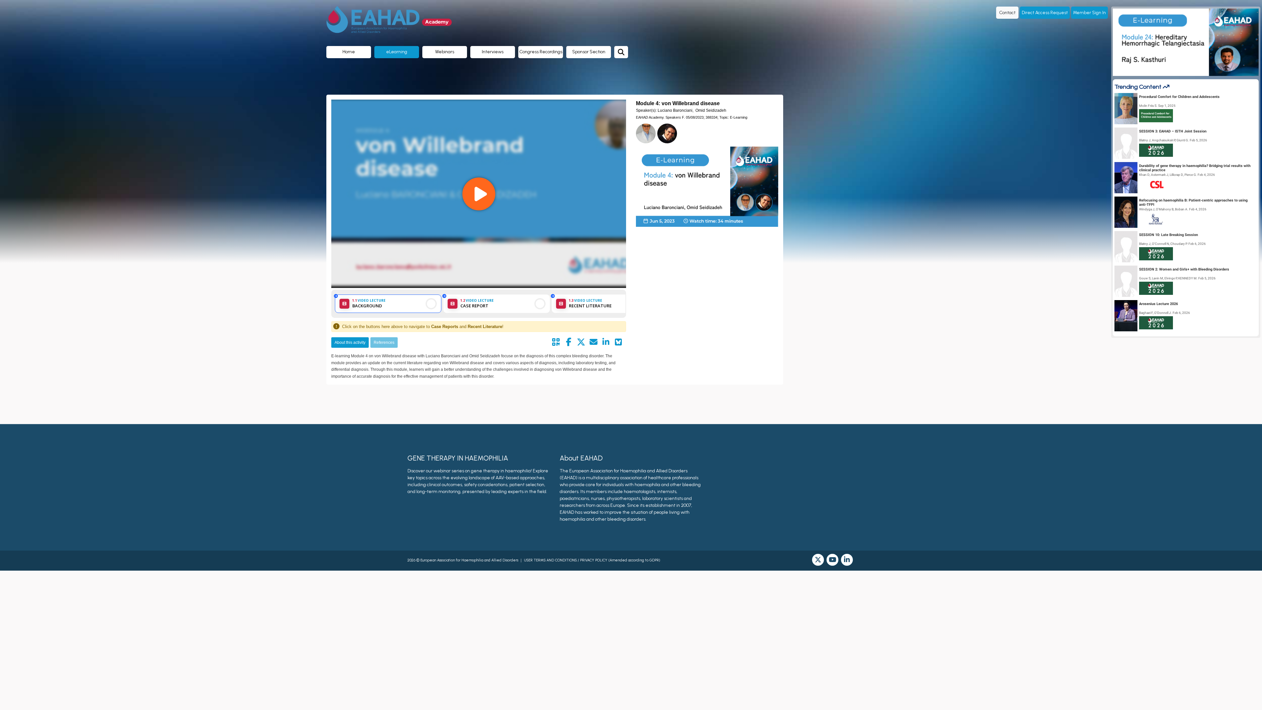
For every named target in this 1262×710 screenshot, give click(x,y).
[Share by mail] (593, 342)
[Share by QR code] (556, 342)
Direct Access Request (1045, 12)
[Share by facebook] (568, 342)
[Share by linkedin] (606, 342)
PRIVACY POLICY (593, 560)
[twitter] (818, 560)
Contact (1007, 12)
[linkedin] (847, 560)
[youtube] (832, 560)
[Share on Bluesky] (618, 342)
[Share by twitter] (581, 342)
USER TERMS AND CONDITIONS (550, 560)
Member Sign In (1089, 12)
